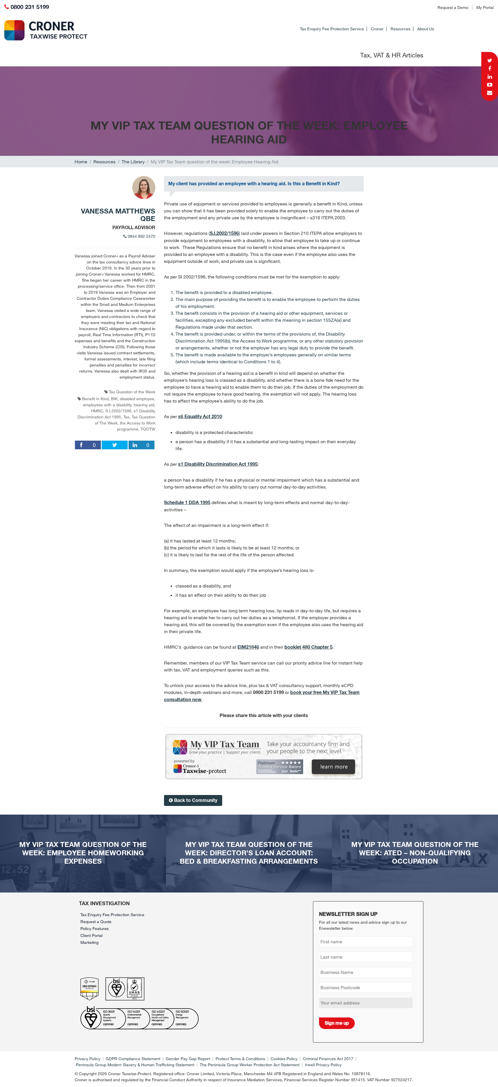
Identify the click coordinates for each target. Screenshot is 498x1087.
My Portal (485, 7)
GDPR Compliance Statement (133, 1058)
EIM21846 (248, 647)
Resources (400, 28)
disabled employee (137, 398)
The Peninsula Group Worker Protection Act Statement (249, 1064)
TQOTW (148, 428)
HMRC (97, 410)
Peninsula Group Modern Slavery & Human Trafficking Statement (135, 1064)
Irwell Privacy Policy (323, 1064)
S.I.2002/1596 (118, 410)
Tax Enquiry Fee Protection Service (332, 28)
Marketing (89, 942)
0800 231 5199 (30, 7)
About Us (425, 28)
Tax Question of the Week (132, 391)
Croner (377, 28)
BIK (114, 398)
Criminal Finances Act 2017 (328, 1058)
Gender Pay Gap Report (188, 1058)
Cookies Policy (284, 1058)
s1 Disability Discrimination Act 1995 (218, 464)
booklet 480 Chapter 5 (308, 647)
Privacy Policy (87, 1058)
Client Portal (91, 935)
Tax (126, 416)
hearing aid (144, 404)
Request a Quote (96, 921)
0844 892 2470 (141, 236)
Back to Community (195, 800)
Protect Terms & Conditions (240, 1058)
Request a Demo (452, 7)
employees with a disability (107, 404)
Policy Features (94, 928)
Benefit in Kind (95, 398)
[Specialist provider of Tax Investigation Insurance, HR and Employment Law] (40, 30)
